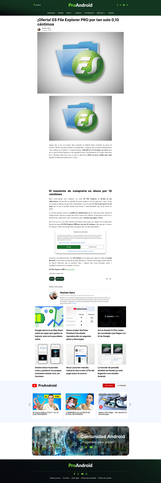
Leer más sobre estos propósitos (77, 242)
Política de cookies (72, 251)
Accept (69, 247)
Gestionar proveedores (64, 242)
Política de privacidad (82, 251)
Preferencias (93, 247)
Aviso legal (90, 251)
